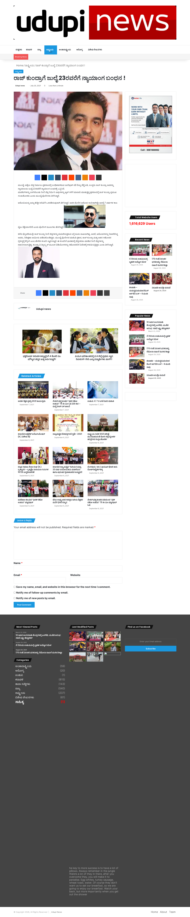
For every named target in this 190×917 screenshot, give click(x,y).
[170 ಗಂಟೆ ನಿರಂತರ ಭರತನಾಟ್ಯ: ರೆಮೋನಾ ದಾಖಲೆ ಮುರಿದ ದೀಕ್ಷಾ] (162, 250)
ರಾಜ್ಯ (39, 49)
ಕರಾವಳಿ (29, 49)
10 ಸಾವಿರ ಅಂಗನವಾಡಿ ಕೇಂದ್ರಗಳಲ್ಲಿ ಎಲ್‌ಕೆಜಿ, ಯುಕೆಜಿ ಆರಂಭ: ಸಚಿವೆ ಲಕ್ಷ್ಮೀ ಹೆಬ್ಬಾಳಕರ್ (158, 325)
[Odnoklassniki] (85, 177)
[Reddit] (71, 177)
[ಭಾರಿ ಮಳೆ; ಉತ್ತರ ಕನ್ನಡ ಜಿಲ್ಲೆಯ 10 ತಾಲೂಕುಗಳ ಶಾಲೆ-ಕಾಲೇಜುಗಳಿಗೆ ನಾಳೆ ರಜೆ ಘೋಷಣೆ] (112, 756)
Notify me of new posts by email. (35, 598)
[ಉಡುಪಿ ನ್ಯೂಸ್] (95, 23)
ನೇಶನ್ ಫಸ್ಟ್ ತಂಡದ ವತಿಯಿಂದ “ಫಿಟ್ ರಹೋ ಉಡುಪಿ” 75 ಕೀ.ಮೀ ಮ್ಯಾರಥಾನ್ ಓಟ (102, 502)
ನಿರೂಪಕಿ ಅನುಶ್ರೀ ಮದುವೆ (161, 287)
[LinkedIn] (51, 177)
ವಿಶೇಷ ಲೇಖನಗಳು (95, 49)
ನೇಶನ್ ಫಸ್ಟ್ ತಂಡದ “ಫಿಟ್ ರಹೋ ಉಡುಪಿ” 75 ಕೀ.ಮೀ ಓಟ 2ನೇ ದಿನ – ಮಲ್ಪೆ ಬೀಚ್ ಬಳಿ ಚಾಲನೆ (66, 404)
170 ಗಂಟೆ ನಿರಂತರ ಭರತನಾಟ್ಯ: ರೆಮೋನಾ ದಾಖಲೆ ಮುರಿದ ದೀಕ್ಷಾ (160, 262)
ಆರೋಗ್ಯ (79, 49)
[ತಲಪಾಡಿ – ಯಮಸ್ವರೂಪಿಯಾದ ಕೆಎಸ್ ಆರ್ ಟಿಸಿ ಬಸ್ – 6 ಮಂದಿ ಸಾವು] (139, 278)
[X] (44, 177)
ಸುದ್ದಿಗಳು (19, 49)
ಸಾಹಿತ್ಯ (19, 702)
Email (18, 575)
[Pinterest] (64, 177)
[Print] (107, 293)
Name (18, 563)
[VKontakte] (78, 177)
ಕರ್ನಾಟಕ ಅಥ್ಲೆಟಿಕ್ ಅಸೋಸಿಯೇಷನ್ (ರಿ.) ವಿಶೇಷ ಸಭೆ (31, 435)
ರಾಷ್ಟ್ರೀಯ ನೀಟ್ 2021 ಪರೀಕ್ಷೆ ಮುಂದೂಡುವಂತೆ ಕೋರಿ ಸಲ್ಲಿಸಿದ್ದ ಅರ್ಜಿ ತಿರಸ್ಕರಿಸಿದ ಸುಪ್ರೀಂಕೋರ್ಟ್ (101, 437)
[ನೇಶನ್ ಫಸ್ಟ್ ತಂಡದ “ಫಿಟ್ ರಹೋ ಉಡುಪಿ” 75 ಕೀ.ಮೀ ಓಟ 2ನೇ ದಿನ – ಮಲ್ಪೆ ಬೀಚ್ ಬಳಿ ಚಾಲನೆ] (68, 389)
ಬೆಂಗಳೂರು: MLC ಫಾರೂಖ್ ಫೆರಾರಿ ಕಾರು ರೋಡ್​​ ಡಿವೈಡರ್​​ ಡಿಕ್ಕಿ (102, 468)
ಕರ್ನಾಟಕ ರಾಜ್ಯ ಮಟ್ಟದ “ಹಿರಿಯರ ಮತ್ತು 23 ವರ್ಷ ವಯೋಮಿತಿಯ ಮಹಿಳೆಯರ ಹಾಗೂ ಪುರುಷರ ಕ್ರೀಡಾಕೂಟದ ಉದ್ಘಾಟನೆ (67, 469)
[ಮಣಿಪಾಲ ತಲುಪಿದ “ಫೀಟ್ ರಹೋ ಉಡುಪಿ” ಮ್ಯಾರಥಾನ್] (33, 488)
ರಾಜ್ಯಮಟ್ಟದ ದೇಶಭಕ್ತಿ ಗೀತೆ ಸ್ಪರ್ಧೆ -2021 (67, 434)
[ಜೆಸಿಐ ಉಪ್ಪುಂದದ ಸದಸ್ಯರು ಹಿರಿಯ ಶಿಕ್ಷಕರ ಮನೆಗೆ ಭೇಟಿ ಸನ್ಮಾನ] (68, 488)
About (163, 911)
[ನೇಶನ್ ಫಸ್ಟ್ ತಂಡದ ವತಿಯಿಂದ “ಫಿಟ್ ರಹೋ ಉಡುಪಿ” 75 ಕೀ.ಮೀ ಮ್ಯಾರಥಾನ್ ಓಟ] (102, 488)
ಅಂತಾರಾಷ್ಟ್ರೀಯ (65, 49)
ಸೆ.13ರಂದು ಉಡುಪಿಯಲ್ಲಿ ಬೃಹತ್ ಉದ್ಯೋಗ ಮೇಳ (138, 260)
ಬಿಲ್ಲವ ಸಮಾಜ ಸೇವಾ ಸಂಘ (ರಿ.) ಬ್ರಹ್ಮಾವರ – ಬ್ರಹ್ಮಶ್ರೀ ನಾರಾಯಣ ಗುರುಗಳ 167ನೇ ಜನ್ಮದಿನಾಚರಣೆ (33, 469)
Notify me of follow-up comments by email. (42, 592)
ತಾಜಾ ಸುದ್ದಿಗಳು (22, 684)
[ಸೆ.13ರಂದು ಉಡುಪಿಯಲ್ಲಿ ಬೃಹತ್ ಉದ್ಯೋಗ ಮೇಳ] (139, 250)
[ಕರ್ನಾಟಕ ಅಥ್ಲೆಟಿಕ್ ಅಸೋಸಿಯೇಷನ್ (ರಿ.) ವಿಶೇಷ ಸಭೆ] (33, 422)
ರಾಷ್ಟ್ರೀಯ (50, 49)
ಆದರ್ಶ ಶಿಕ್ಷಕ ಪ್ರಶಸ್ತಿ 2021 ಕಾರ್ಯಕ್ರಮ (31, 401)
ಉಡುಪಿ (19, 675)
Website (75, 575)
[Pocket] (92, 177)
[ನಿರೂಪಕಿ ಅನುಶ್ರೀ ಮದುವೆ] (162, 278)
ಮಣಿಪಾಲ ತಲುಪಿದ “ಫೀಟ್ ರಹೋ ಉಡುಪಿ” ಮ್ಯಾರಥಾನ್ (30, 501)
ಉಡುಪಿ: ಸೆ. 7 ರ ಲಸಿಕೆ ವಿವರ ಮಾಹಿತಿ (100, 401)
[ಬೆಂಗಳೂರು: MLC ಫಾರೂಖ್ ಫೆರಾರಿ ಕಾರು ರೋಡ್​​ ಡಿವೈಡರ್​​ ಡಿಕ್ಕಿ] (102, 455)
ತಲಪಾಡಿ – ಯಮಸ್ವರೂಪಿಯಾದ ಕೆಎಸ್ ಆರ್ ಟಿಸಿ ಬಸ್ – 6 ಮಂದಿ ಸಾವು (139, 292)
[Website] (38, 313)
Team (172, 911)
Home (19, 65)
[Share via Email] (99, 177)
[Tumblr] (58, 177)
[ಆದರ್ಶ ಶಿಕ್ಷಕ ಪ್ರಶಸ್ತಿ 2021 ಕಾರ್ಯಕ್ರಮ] (33, 389)
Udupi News (56, 912)
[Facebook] (37, 177)
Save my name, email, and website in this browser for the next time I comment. (63, 586)
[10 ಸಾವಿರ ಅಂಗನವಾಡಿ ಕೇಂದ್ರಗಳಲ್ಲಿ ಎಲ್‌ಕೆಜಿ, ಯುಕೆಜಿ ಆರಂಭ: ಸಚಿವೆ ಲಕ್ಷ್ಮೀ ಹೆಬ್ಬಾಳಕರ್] (137, 325)
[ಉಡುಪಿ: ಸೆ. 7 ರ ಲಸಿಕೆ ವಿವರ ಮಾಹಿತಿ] (102, 389)
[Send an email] (26, 86)
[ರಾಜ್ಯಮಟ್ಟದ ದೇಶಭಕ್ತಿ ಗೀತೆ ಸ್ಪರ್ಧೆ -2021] (68, 422)
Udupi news (20, 86)
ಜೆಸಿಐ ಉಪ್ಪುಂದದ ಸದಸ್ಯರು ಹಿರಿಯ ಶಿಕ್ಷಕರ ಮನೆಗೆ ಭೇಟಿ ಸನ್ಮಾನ (68, 501)
